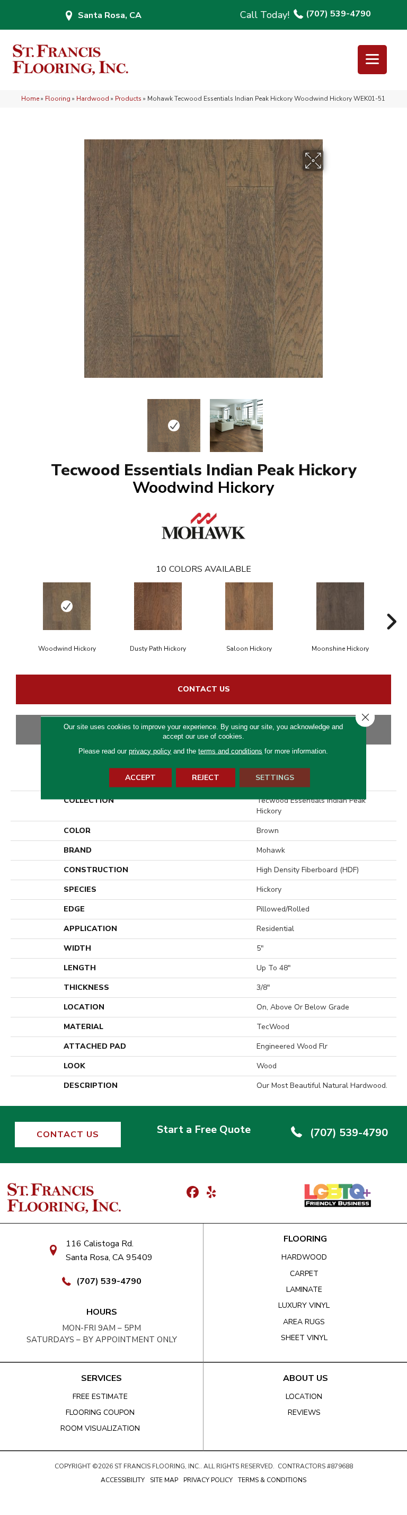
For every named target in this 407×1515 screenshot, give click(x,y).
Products (128, 98)
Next (330, 420)
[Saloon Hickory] (249, 606)
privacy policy (150, 751)
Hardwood (92, 98)
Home (30, 98)
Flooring (57, 98)
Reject (205, 777)
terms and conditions (230, 751)
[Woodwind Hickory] (66, 606)
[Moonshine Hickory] (340, 606)
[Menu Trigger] (372, 59)
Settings (274, 777)
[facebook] (192, 1193)
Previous (76, 420)
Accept (140, 777)
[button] (68, 1134)
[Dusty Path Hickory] (158, 606)
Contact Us (204, 689)
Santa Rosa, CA (109, 15)
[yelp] (211, 1193)
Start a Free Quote (204, 1129)
